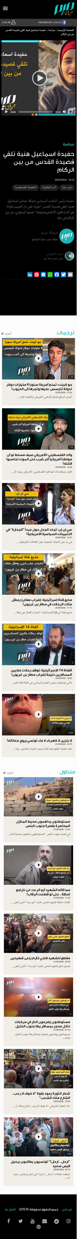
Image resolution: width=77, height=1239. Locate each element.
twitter (20, 1221)
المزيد (8, 334)
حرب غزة (67, 188)
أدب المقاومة (49, 188)
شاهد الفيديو (38, 358)
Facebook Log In (50, 22)
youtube (32, 1221)
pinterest (38, 1226)
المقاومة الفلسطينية (25, 188)
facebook (8, 1221)
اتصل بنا (10, 1209)
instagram (68, 1221)
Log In (6, 22)
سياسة (51, 30)
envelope (44, 1221)
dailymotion (56, 1220)
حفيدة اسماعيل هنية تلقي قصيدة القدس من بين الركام (39, 32)
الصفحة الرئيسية (66, 30)
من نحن (67, 1209)
